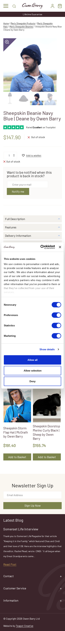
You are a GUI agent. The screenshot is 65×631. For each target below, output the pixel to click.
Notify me (18, 191)
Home (6, 23)
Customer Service (14, 588)
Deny (33, 381)
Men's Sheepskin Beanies (21, 26)
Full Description (15, 219)
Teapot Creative (24, 625)
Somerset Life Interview (20, 529)
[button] (5, 6)
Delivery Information (18, 235)
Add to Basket (17, 457)
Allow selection (33, 370)
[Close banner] (60, 247)
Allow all (33, 359)
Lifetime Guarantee (32, 14)
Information (10, 600)
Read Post (9, 564)
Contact (8, 576)
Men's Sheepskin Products (23, 23)
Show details (47, 349)
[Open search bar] (14, 5)
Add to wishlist (33, 155)
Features (10, 227)
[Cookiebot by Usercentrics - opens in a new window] (41, 247)
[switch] (56, 315)
